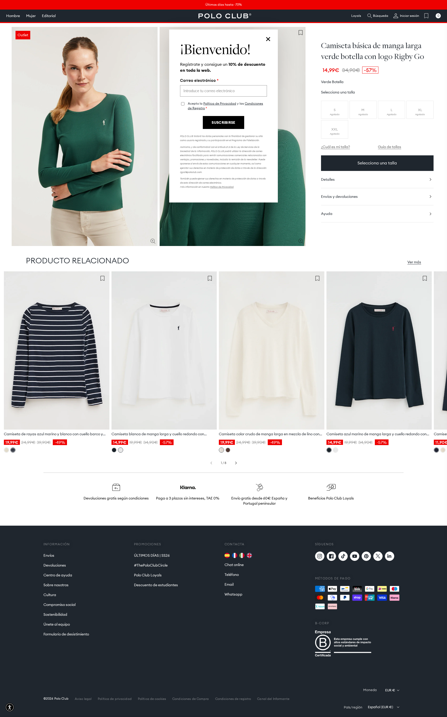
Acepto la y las (225, 106)
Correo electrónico (199, 80)
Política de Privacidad (219, 103)
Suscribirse (223, 122)
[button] (9, 707)
